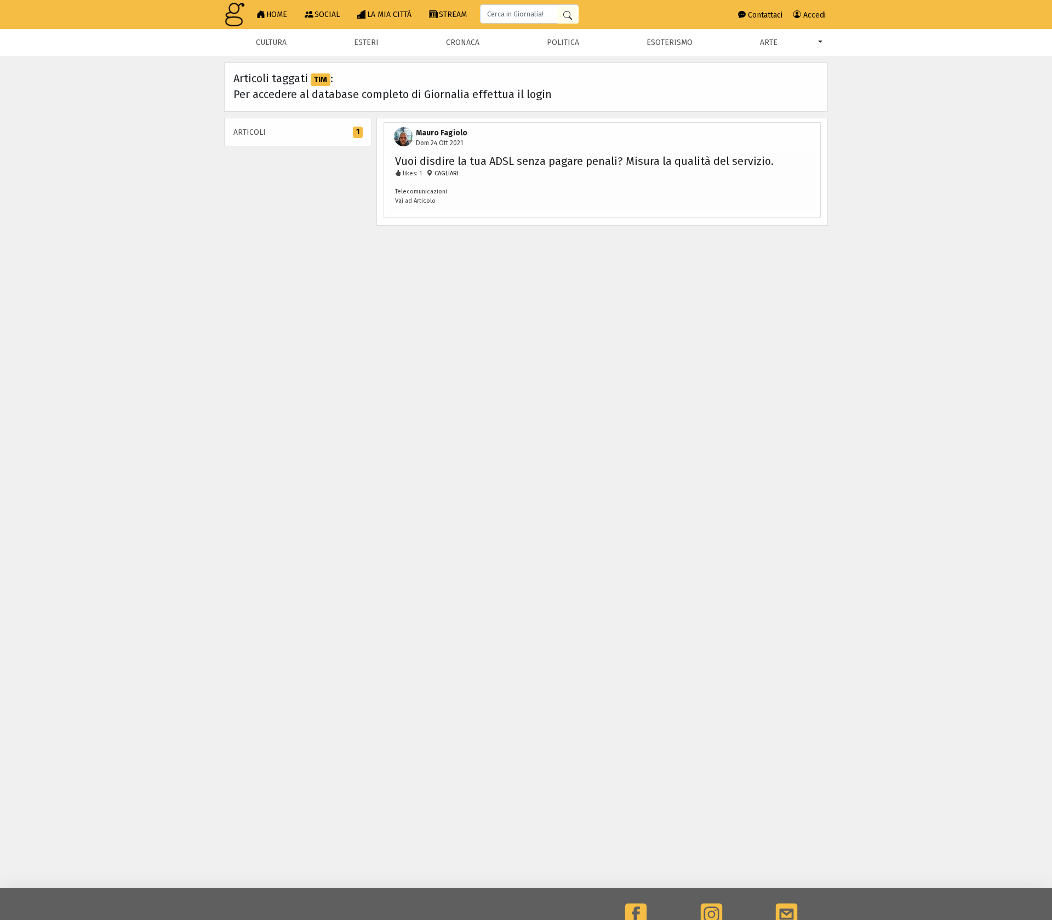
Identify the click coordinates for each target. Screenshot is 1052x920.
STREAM (453, 14)
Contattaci (764, 15)
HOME (276, 14)
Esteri (366, 42)
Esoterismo (670, 42)
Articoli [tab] (296, 132)
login (539, 94)
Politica (563, 42)
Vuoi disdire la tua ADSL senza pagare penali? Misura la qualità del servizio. (584, 161)
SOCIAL (327, 14)
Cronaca (462, 42)
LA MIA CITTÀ (389, 14)
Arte (768, 42)
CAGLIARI (446, 173)
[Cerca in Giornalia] (568, 14)
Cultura (271, 42)
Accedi (813, 15)
